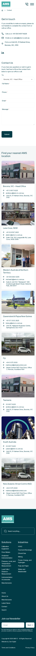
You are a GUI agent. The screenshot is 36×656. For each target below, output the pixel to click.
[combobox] (18, 79)
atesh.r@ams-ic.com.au (14, 235)
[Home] (2, 10)
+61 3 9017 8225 (12, 190)
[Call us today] (27, 4)
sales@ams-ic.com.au (21, 38)
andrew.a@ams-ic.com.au (15, 193)
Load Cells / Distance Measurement (6, 571)
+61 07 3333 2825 (12, 320)
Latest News (6, 603)
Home (4, 593)
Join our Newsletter (11, 618)
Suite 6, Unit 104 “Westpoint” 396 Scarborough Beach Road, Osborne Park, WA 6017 (18, 284)
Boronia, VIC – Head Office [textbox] (13, 79)
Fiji (4, 358)
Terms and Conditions (8, 647)
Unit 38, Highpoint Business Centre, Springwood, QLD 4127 (18, 326)
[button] (32, 4)
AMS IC (15, 638)
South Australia (9, 442)
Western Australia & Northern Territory (15, 271)
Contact (4, 606)
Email (4, 101)
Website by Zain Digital (9, 641)
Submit (6, 134)
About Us (5, 596)
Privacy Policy (26, 629)
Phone (4, 92)
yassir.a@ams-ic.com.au (14, 449)
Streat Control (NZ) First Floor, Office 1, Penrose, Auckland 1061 (19, 368)
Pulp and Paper (23, 566)
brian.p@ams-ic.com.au (14, 323)
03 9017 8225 (11, 404)
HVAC (20, 546)
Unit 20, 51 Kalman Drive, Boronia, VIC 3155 (19, 196)
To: (3, 75)
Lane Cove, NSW (10, 228)
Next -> (30, 625)
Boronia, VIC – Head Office (14, 186)
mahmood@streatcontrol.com (16, 365)
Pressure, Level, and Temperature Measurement (9, 563)
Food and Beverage (25, 550)
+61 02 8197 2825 (12, 232)
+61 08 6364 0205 (12, 277)
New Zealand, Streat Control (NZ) (17, 484)
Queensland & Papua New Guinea (17, 316)
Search (4, 610)
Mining (20, 557)
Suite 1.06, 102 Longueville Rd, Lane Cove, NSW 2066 (18, 238)
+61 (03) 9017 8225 (19, 34)
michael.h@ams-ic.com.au (15, 279)
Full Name (6, 84)
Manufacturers (7, 600)
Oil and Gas (22, 553)
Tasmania (7, 400)
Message (5, 109)
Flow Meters (6, 552)
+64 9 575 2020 (11, 362)
